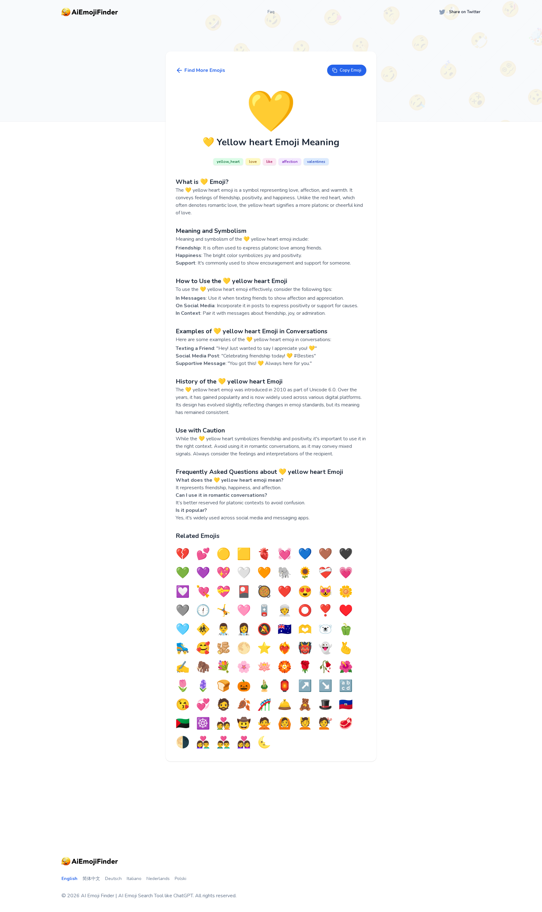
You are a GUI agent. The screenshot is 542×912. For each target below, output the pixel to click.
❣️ (325, 610)
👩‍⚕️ (244, 629)
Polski (180, 879)
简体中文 (91, 879)
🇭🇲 (285, 629)
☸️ (203, 723)
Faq (271, 12)
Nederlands (158, 879)
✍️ (183, 667)
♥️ (346, 610)
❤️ (285, 592)
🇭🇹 (346, 705)
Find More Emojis (204, 70)
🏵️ (285, 667)
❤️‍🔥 (285, 648)
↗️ (305, 686)
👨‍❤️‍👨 (223, 742)
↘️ (325, 686)
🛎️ (285, 705)
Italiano (134, 879)
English (69, 879)
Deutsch (113, 879)
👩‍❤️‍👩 (244, 742)
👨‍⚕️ (223, 629)
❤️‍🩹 (325, 573)
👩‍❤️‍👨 (203, 742)
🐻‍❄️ (325, 629)
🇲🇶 (183, 723)
